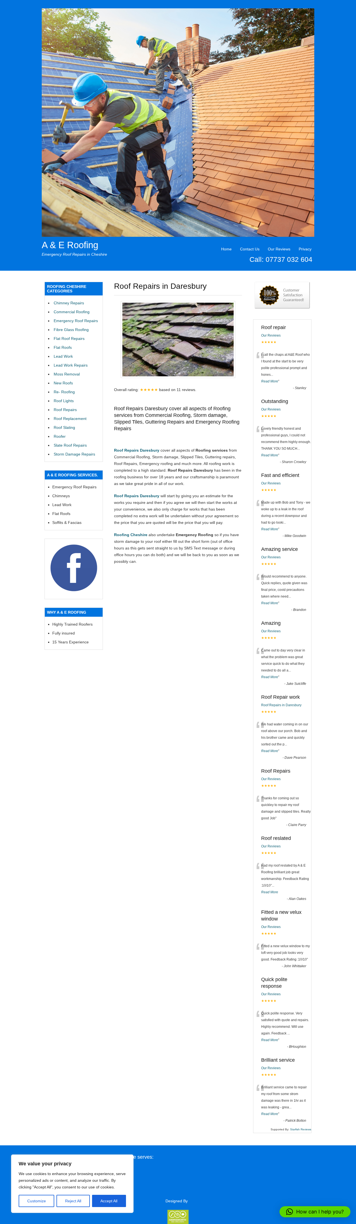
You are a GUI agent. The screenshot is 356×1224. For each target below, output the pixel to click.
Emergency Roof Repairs (76, 321)
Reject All (73, 1201)
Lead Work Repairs (71, 365)
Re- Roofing (64, 392)
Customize (36, 1201)
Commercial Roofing (72, 312)
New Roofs (63, 383)
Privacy (305, 249)
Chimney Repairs (69, 303)
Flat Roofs (63, 347)
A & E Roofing (70, 245)
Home (226, 249)
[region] (72, 1184)
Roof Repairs (65, 409)
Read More (269, 381)
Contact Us (249, 249)
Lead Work (63, 356)
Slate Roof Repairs (70, 445)
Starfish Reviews (300, 1129)
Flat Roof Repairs (69, 338)
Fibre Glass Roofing (71, 329)
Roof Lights (64, 401)
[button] (315, 1211)
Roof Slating (64, 427)
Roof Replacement (70, 418)
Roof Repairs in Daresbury (281, 705)
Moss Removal (67, 374)
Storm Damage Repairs (74, 454)
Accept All (108, 1201)
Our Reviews (279, 249)
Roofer (60, 436)
